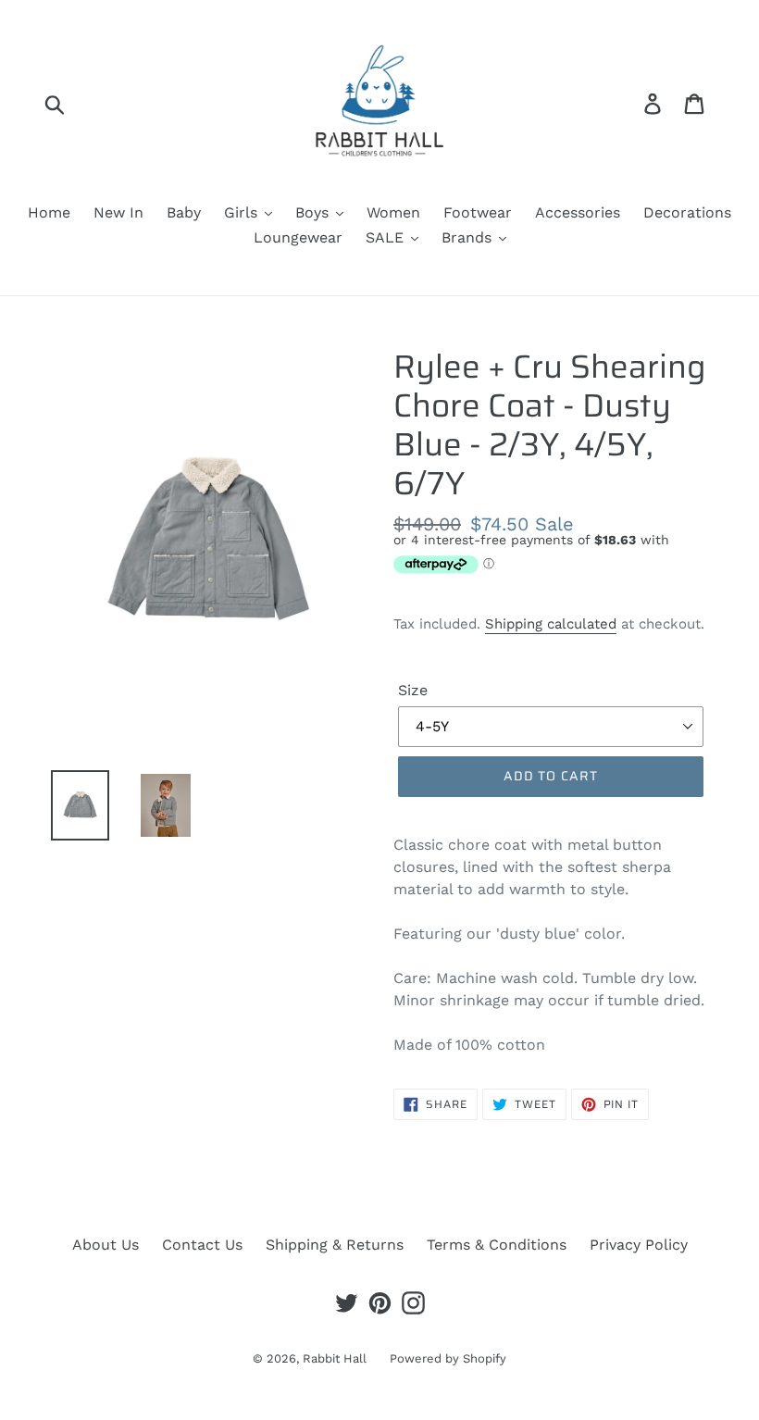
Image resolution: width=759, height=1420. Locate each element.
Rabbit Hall (335, 1358)
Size (413, 690)
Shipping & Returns (335, 1244)
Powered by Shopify (448, 1358)
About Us (105, 1244)
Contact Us (202, 1244)
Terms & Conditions (496, 1244)
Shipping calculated (550, 624)
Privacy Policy (639, 1244)
